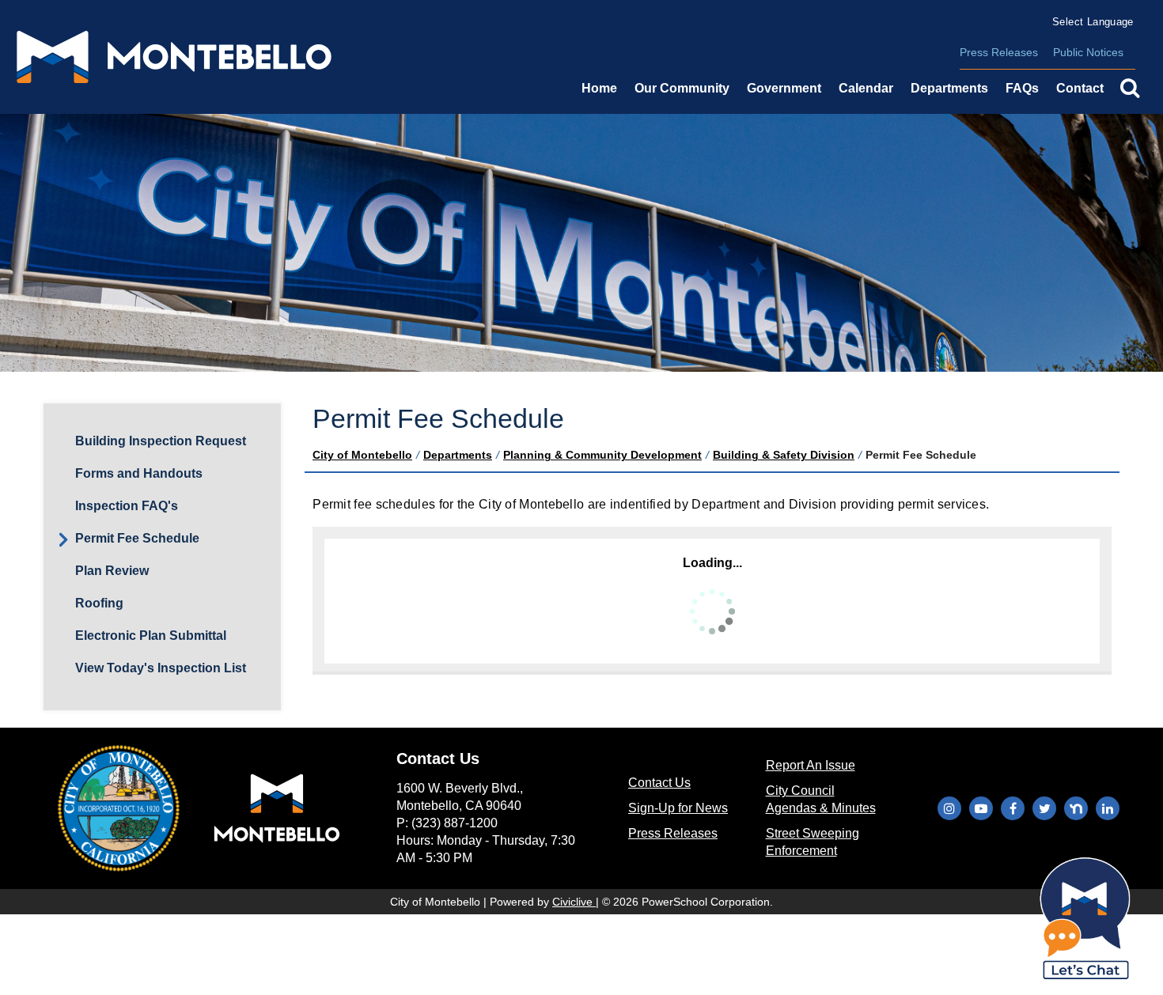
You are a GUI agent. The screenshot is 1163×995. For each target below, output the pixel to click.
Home (599, 88)
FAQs (1022, 88)
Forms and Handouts (139, 473)
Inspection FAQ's (126, 506)
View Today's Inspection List (160, 668)
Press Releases (999, 52)
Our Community (682, 88)
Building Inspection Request (160, 441)
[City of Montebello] (174, 57)
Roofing (99, 603)
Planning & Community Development (602, 454)
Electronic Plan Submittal (150, 635)
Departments (457, 454)
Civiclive (574, 901)
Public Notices (1088, 52)
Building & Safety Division (783, 454)
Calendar (866, 88)
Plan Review (112, 570)
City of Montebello (362, 454)
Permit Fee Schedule (137, 538)
